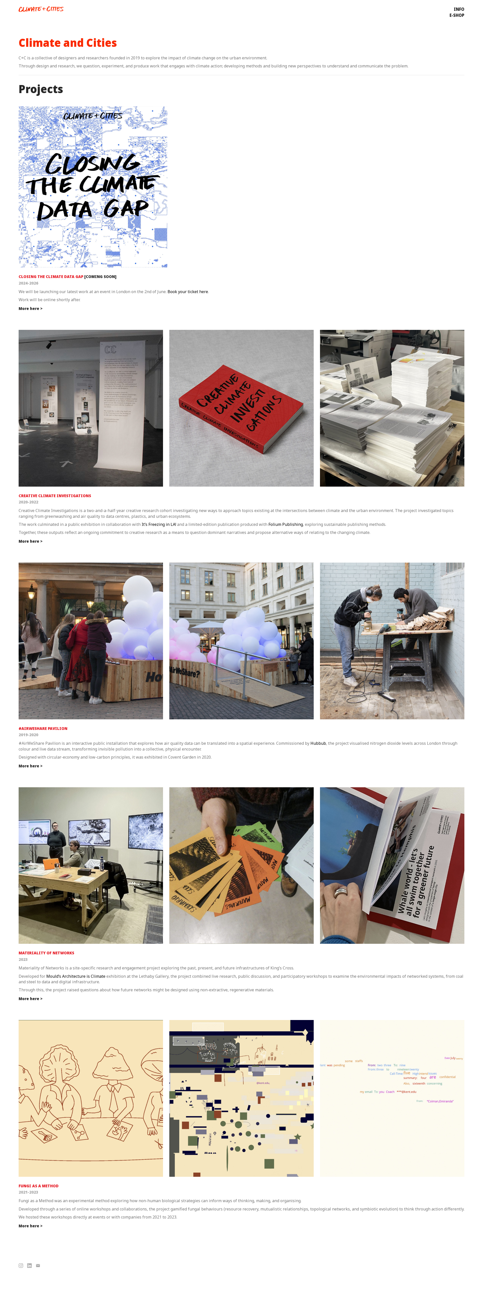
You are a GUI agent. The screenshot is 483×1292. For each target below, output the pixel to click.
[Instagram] (21, 1265)
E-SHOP (457, 15)
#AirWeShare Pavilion (43, 728)
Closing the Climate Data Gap (51, 276)
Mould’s (53, 976)
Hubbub (318, 743)
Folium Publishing (285, 524)
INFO (459, 9)
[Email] (38, 1265)
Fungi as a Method (39, 1186)
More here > (31, 308)
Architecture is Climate (83, 976)
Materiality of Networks (46, 953)
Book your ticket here (188, 291)
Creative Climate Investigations (55, 495)
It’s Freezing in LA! (159, 524)
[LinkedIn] (29, 1265)
